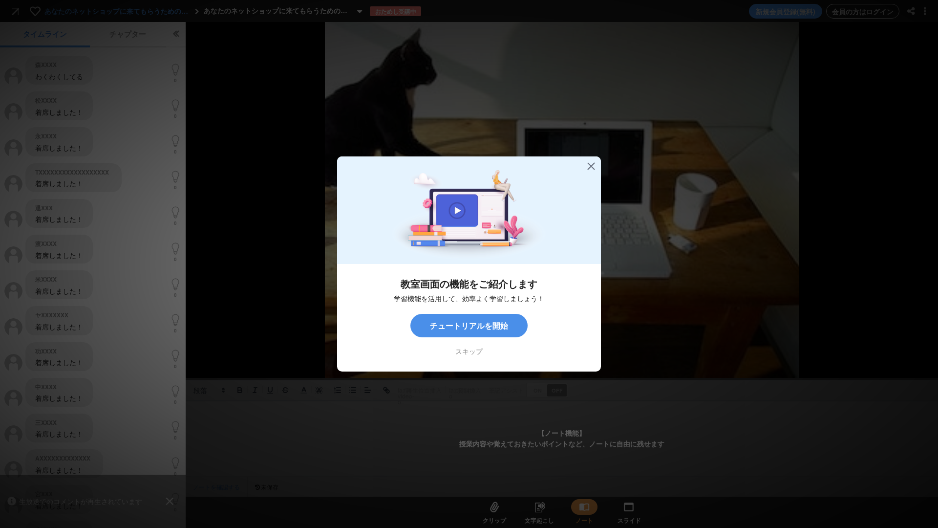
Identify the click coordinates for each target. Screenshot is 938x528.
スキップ (469, 351)
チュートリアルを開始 (469, 325)
